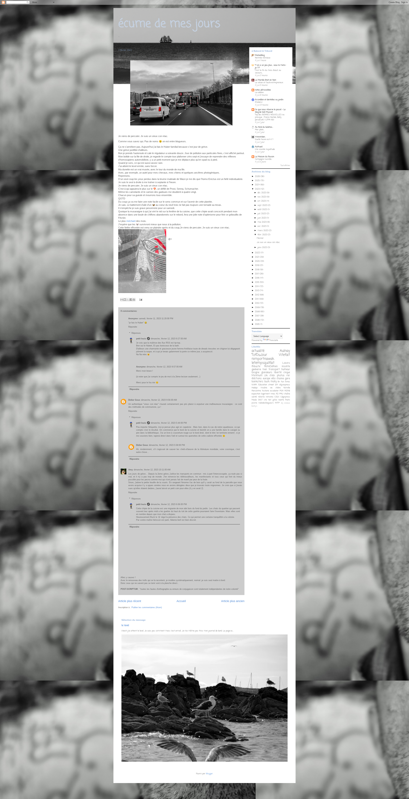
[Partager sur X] (127, 299)
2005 (257, 324)
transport (274, 369)
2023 (257, 189)
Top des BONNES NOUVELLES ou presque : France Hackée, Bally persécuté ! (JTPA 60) (269, 117)
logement (265, 393)
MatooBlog (260, 55)
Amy (130, 469)
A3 (277, 393)
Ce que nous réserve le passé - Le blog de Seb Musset (270, 111)
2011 (257, 299)
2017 (257, 273)
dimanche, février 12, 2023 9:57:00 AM (164, 367)
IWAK (254, 384)
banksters (257, 382)
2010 (257, 303)
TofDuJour (259, 354)
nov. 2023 (262, 196)
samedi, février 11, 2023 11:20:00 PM (156, 318)
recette (281, 400)
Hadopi (255, 387)
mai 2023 (262, 222)
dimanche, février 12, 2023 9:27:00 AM (169, 338)
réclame (261, 397)
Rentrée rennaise (262, 57)
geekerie (256, 369)
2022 (258, 252)
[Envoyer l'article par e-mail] (140, 299)
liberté (278, 372)
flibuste (256, 366)
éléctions (257, 379)
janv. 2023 (263, 247)
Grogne (255, 372)
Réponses (136, 333)
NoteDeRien (271, 366)
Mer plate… (259, 129)
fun (282, 381)
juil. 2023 (262, 213)
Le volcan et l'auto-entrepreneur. (269, 82)
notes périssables (263, 89)
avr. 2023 (262, 226)
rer (288, 375)
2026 (258, 176)
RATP (277, 403)
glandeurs (266, 372)
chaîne (287, 393)
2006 (257, 320)
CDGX (276, 397)
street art (273, 384)
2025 (258, 180)
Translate (273, 340)
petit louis (141, 338)
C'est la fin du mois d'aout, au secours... (268, 71)
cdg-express (284, 384)
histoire (265, 390)
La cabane (259, 92)
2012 (257, 294)
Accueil (181, 601)
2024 (257, 184)
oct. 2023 (262, 201)
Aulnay (285, 350)
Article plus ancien (232, 601)
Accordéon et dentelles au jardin (269, 99)
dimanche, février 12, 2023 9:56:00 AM (159, 400)
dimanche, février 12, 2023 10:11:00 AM (152, 469)
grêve (275, 400)
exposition (256, 393)
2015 (257, 282)
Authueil (258, 146)
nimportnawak (263, 358)
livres (287, 381)
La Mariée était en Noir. (266, 80)
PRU (281, 393)
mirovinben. (260, 136)
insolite (286, 366)
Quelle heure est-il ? (264, 139)
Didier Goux (134, 400)
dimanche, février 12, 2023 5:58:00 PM (167, 445)
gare (287, 379)
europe (266, 379)
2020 (257, 261)
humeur (285, 369)
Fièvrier (260, 238)
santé (254, 396)
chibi (272, 375)
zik (266, 375)
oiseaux (287, 403)
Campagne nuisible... (263, 159)
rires (273, 393)
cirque (286, 372)
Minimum (257, 375)
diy (282, 403)
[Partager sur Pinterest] (133, 299)
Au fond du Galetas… (264, 127)
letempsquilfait (263, 362)
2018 (257, 269)
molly (274, 382)
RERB (287, 390)
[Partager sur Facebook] (130, 299)
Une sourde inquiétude (265, 149)
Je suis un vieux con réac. (268, 242)
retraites (269, 397)
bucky (254, 406)
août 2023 (263, 209)
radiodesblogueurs (266, 403)
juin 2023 (262, 217)
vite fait (267, 400)
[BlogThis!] (124, 299)
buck (267, 382)
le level (125, 625)
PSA (281, 390)
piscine (254, 403)
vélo (273, 379)
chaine (280, 379)
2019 (257, 265)
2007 (257, 315)
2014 (257, 286)
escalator (274, 390)
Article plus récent (129, 601)
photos (281, 375)
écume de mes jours (169, 23)
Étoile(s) (258, 102)
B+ (279, 381)
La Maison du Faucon (264, 156)
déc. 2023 (262, 192)
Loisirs (286, 363)
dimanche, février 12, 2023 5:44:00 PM (169, 423)
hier (265, 369)
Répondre (132, 327)
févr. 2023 (263, 234)
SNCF (260, 400)
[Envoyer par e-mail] (121, 299)
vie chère (275, 387)
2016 (257, 277)
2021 (257, 257)
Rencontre (256, 390)
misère (264, 387)
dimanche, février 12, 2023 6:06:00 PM (169, 504)
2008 (257, 311)
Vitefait (284, 354)
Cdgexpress (285, 397)
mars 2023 (263, 230)
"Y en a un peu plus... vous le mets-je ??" (270, 66)
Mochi (287, 400)
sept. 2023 (263, 205)
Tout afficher (285, 165)
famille (286, 387)
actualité (258, 350)
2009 (257, 307)
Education (262, 384)
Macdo (254, 400)
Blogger (209, 773)
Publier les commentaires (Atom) (146, 607)
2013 (257, 290)
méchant (130, 221)
